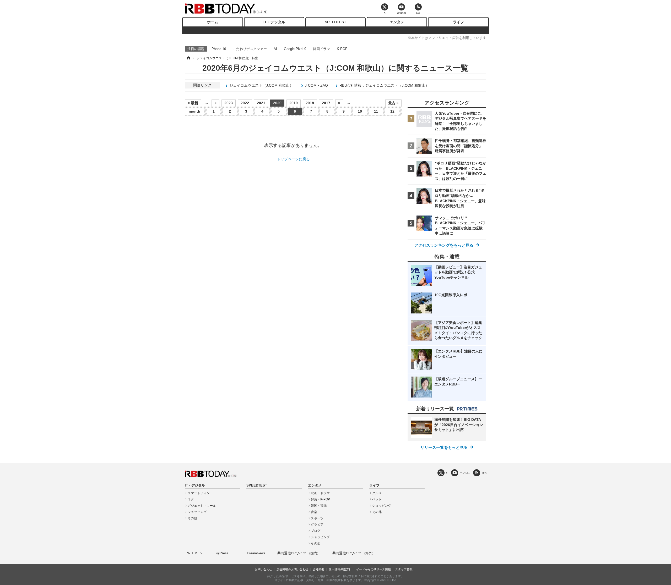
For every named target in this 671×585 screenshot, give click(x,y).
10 (360, 111)
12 (392, 111)
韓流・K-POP (320, 499)
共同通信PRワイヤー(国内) (297, 553)
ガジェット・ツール (202, 505)
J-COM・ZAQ (316, 85)
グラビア (317, 524)
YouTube (465, 473)
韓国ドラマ (321, 49)
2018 (310, 103)
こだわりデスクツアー (250, 49)
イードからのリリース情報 (373, 569)
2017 (326, 103)
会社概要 (318, 569)
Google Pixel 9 (295, 49)
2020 (277, 103)
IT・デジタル (274, 22)
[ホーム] (188, 58)
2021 (261, 103)
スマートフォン (199, 493)
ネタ (191, 499)
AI (275, 49)
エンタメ (396, 22)
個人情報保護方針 (340, 569)
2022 (245, 103)
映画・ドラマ (320, 493)
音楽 (314, 512)
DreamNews (256, 553)
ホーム (212, 22)
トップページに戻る (293, 159)
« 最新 (193, 103)
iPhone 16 (218, 49)
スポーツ (317, 518)
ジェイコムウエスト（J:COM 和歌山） (261, 85)
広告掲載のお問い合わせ (292, 569)
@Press (222, 553)
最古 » (393, 103)
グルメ (377, 493)
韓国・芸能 (319, 505)
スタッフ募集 (404, 569)
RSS (484, 473)
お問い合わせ (263, 569)
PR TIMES (194, 553)
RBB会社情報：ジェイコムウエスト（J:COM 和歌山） (384, 85)
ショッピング (197, 512)
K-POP (342, 49)
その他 (192, 518)
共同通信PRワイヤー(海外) (352, 553)
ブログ (315, 531)
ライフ (458, 22)
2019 (293, 103)
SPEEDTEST (335, 22)
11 (376, 111)
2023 (228, 103)
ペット (377, 499)
